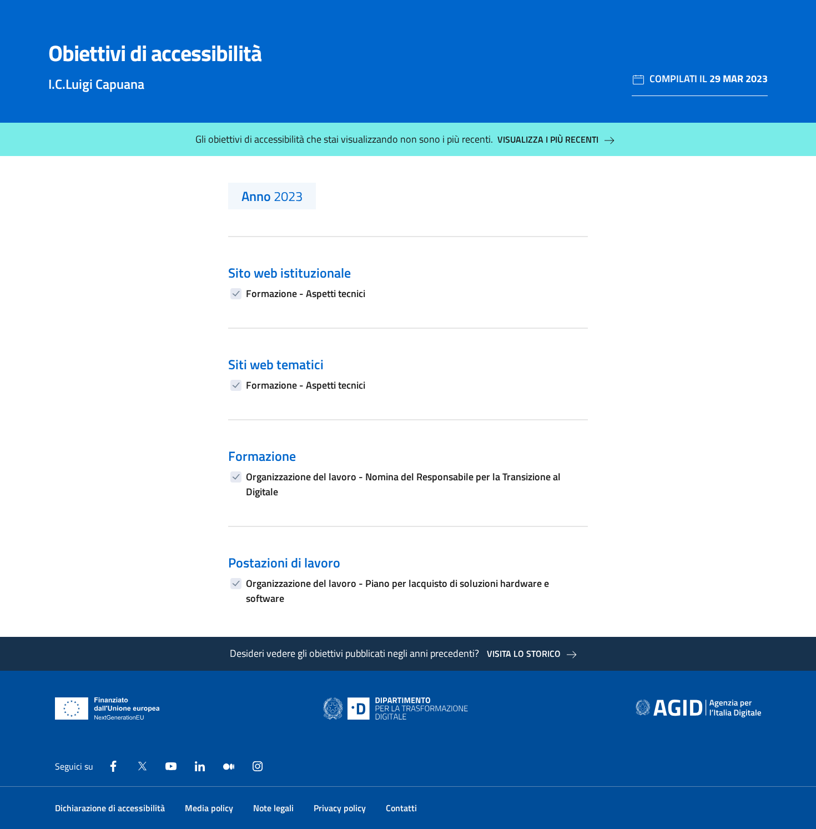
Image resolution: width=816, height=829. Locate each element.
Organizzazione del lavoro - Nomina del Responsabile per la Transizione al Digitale (403, 484)
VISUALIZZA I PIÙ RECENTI (547, 139)
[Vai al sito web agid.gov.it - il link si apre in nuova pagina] (698, 708)
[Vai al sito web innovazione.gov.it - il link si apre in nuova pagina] (398, 708)
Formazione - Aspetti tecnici (305, 293)
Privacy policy (340, 808)
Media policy (209, 808)
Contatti (401, 808)
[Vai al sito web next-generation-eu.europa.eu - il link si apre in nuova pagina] (107, 708)
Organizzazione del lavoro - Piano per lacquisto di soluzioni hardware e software (397, 591)
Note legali (273, 808)
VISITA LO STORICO (524, 653)
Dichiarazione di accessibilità (110, 808)
